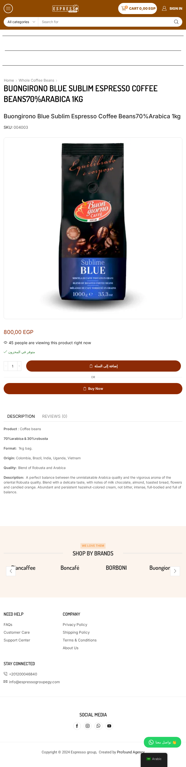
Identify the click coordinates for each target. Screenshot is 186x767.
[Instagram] (88, 726)
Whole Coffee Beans (36, 80)
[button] (8, 8)
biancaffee (23, 567)
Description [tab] (21, 416)
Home (9, 80)
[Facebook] (77, 726)
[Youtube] (109, 726)
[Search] (176, 21)
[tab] (21, 416)
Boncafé (70, 567)
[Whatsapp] (98, 726)
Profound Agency (131, 752)
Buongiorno (162, 567)
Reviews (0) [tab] (54, 416)
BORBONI (116, 567)
